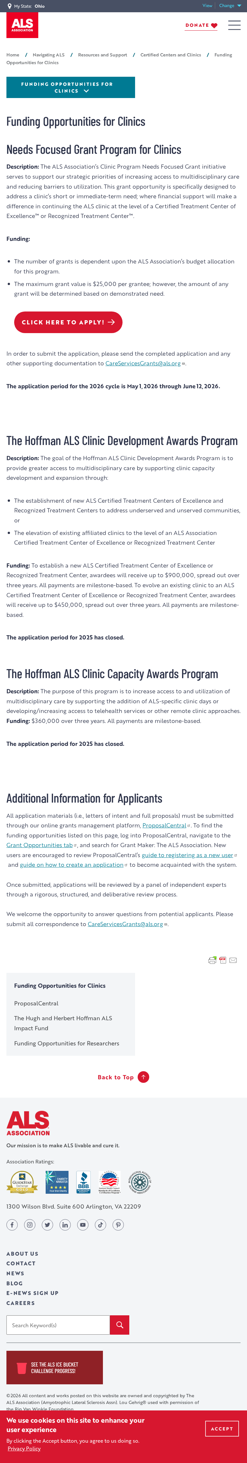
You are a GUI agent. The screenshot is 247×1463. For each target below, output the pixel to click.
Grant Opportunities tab (39, 845)
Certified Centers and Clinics (171, 54)
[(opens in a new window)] (22, 1182)
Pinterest (118, 1225)
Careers (20, 1303)
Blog (14, 1283)
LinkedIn (65, 1225)
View (209, 6)
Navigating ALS (49, 54)
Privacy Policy (24, 1448)
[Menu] (234, 25)
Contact (21, 1263)
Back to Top (116, 1077)
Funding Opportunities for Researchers (66, 1043)
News (15, 1273)
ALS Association (28, 1123)
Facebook (12, 1225)
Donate (197, 25)
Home (12, 54)
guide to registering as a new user (187, 855)
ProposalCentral (164, 825)
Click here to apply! (63, 322)
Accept (222, 1428)
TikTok (100, 1225)
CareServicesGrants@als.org (143, 363)
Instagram (29, 1225)
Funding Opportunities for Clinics (67, 87)
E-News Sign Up (32, 1293)
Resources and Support (102, 54)
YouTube (82, 1225)
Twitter (47, 1225)
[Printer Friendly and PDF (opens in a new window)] (223, 959)
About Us (22, 1253)
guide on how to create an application (72, 864)
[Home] (22, 25)
